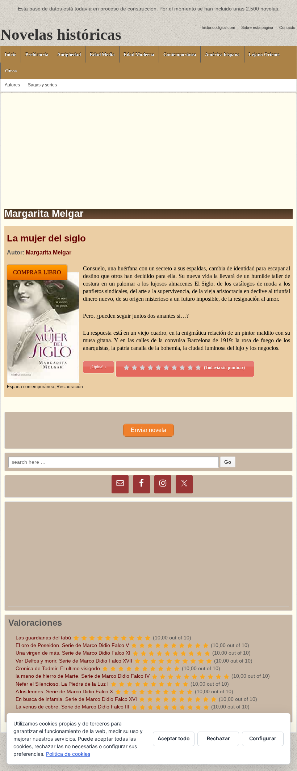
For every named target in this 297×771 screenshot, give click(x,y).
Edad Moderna (139, 54)
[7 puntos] (174, 367)
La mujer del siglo (46, 238)
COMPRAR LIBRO (37, 272)
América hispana (222, 54)
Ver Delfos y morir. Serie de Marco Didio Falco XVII (74, 661)
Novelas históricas (60, 34)
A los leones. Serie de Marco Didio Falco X (64, 691)
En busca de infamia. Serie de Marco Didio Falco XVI (76, 699)
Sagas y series (42, 84)
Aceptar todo (174, 738)
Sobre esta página (257, 27)
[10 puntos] (198, 367)
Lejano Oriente (264, 54)
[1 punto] (126, 367)
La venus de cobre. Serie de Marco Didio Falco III (72, 707)
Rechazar (218, 738)
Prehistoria (37, 54)
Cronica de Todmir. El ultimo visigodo (58, 668)
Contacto (287, 27)
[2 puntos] (134, 367)
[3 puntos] (142, 367)
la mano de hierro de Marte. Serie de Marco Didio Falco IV (83, 676)
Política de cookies (68, 754)
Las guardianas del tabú (43, 638)
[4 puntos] (150, 367)
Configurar (262, 738)
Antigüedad (69, 54)
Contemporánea (179, 54)
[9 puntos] (190, 367)
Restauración (70, 386)
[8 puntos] (182, 367)
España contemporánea (30, 386)
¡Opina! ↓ (98, 366)
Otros (11, 70)
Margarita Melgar (48, 252)
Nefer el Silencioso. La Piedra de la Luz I (62, 684)
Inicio (11, 54)
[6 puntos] (166, 367)
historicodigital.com (218, 27)
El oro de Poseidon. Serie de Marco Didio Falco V (72, 645)
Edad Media (102, 54)
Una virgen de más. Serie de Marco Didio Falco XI (73, 653)
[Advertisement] (148, 143)
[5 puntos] (158, 367)
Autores (12, 84)
